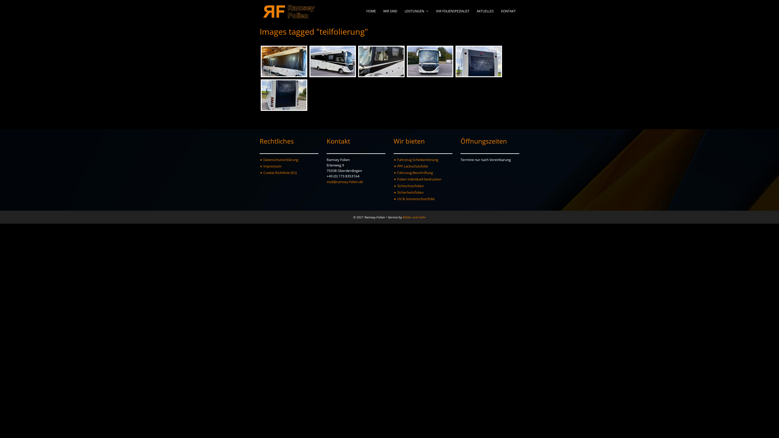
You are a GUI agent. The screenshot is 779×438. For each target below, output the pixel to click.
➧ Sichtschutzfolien (409, 186)
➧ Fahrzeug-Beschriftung (413, 172)
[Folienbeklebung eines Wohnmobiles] (284, 61)
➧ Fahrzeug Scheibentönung (416, 159)
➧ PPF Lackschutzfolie (411, 166)
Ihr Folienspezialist (452, 11)
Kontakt (508, 11)
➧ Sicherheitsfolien (409, 192)
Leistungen (414, 11)
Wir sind (390, 11)
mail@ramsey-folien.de (345, 181)
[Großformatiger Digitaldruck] (478, 61)
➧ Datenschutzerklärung (279, 159)
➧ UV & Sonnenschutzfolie (414, 198)
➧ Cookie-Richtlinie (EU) (278, 172)
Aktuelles (485, 11)
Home (371, 11)
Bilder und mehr (414, 217)
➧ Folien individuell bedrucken (417, 179)
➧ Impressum (271, 166)
